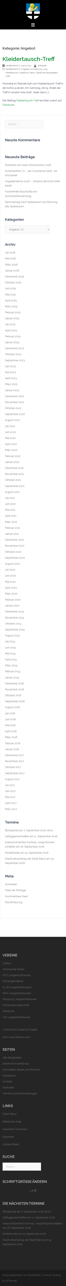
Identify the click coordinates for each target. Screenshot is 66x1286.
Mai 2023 (10, 372)
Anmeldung (36, 69)
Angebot (25, 69)
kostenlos (24, 72)
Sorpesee (8, 1136)
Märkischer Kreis (12, 1121)
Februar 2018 (12, 743)
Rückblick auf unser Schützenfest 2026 (28, 165)
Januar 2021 (12, 533)
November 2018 (14, 689)
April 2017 (10, 803)
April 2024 (11, 330)
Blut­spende (12, 830)
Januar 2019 (12, 677)
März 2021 (11, 521)
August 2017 (12, 779)
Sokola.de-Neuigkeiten (47, 72)
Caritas (7, 963)
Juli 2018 (10, 713)
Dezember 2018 (14, 683)
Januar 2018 (12, 749)
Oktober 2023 (13, 354)
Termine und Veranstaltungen (20, 1093)
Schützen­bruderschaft (16, 1005)
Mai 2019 (10, 653)
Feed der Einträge (15, 890)
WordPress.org (13, 902)
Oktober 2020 (13, 551)
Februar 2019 (12, 671)
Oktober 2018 (13, 695)
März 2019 (11, 665)
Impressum (9, 1075)
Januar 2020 (12, 605)
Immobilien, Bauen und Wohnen (21, 1069)
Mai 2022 (10, 438)
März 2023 (11, 384)
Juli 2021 (10, 497)
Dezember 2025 (14, 276)
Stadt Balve (9, 1113)
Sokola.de (8, 104)
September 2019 (15, 629)
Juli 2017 (10, 785)
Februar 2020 (13, 599)
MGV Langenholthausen (17, 993)
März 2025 (11, 306)
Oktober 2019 (13, 623)
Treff (8, 76)
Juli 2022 (10, 426)
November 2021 (14, 473)
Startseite (8, 1087)
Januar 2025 (12, 318)
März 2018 (11, 737)
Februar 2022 (13, 456)
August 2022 (12, 420)
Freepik (33, 1029)
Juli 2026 (10, 252)
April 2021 (10, 515)
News (32, 72)
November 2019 (14, 617)
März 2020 (11, 593)
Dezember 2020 (14, 539)
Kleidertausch (12, 72)
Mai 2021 (10, 509)
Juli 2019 (10, 641)
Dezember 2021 (14, 468)
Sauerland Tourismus (15, 1129)
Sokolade (42, 65)
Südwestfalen (11, 1144)
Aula (45, 69)
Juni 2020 (10, 575)
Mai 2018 (10, 725)
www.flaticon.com (19, 1037)
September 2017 (15, 773)
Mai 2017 (10, 797)
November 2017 (14, 761)
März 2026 (11, 264)
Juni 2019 (10, 647)
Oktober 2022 (13, 408)
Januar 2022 (12, 462)
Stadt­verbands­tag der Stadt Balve (25, 858)
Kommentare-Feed (16, 896)
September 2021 (15, 486)
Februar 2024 (13, 336)
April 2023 (11, 378)
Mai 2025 (10, 294)
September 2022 (15, 414)
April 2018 (11, 731)
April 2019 (11, 659)
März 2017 (11, 809)
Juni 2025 (10, 288)
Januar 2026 (12, 270)
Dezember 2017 (14, 755)
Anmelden (11, 884)
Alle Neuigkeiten (12, 1057)
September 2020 (15, 557)
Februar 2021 (12, 527)
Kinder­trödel (12, 852)
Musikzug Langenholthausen (20, 999)
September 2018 (15, 701)
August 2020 (12, 563)
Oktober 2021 (13, 479)
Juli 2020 (10, 569)
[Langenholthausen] (33, 11)
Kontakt (7, 1081)
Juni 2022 (10, 432)
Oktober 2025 (13, 282)
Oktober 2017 (13, 767)
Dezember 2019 (14, 611)
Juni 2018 (10, 719)
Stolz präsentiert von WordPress (21, 1275)
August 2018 (12, 707)
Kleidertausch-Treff (28, 59)
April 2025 (11, 300)
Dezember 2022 (14, 396)
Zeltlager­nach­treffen (17, 836)
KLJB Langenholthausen (17, 987)
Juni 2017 (10, 791)
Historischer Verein (13, 969)
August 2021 (12, 492)
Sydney (56, 1275)
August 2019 (12, 635)
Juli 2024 (10, 324)
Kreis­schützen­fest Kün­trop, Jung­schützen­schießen (32, 1223)
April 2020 (11, 587)
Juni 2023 (10, 366)
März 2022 (11, 450)
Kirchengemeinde (13, 981)
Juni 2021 (10, 503)
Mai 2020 (10, 581)
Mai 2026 (10, 258)
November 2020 (14, 545)
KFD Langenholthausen (17, 975)
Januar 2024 (12, 342)
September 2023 (15, 360)
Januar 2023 (12, 390)
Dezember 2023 (14, 348)
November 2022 (14, 402)
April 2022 (11, 444)
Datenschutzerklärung (16, 1063)
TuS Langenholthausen (16, 1017)
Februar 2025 (13, 312)
